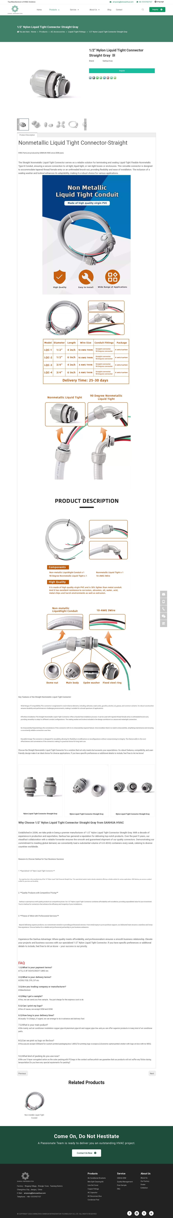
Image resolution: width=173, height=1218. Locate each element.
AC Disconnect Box (95, 1196)
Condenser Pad (93, 1200)
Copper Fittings (93, 1189)
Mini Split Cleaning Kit (95, 1182)
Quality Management (125, 1182)
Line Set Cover (93, 1185)
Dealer (143, 1184)
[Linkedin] (137, 1213)
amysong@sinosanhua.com (123, 2)
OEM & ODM (121, 1178)
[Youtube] (151, 1213)
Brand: (91, 61)
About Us (144, 1178)
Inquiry (156, 9)
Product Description (27, 135)
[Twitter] (144, 1213)
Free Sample (122, 1185)
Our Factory (145, 1181)
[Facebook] (129, 1213)
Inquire (122, 71)
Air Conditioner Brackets (97, 1178)
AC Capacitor (92, 1192)
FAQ (118, 1189)
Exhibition (144, 1188)
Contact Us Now (85, 1153)
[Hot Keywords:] (142, 9)
